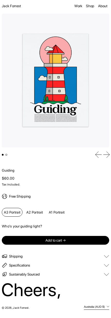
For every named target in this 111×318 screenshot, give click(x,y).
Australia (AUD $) (95, 306)
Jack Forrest (11, 6)
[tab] (3, 155)
